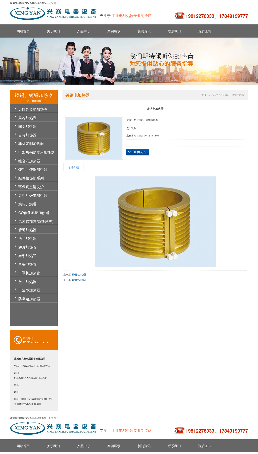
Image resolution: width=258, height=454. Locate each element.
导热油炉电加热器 (32, 195)
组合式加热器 (29, 160)
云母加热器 (27, 134)
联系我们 (174, 31)
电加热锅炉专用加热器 (36, 152)
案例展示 (113, 31)
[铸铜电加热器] (94, 138)
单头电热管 (27, 264)
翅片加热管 (27, 247)
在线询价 (137, 152)
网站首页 (23, 31)
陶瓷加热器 (27, 126)
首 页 (204, 94)
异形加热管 (27, 255)
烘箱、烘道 (27, 203)
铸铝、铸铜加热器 (32, 169)
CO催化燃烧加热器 (33, 212)
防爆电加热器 (29, 298)
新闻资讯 (144, 31)
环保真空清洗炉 (31, 186)
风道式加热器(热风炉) (35, 221)
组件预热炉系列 (31, 177)
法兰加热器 (27, 238)
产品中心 (83, 31)
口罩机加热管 (29, 272)
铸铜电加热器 (79, 274)
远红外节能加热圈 (32, 109)
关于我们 (53, 31)
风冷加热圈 (27, 117)
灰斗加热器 (27, 281)
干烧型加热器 (29, 290)
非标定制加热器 (31, 143)
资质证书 (204, 31)
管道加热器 (27, 229)
